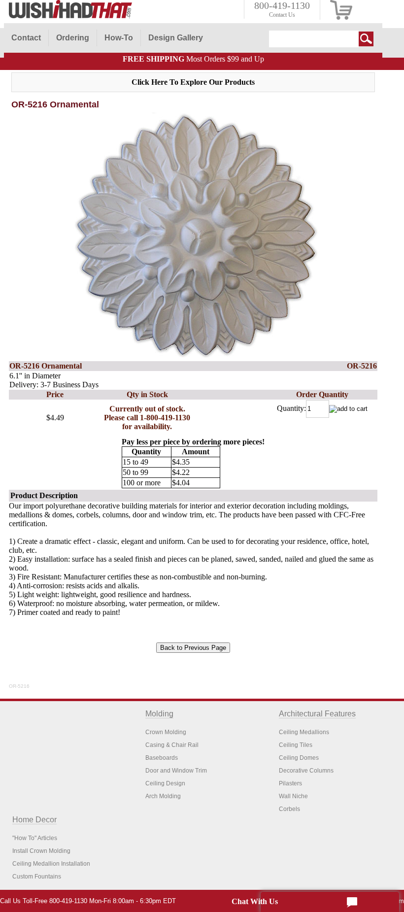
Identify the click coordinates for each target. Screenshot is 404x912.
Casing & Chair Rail (172, 745)
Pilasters (290, 783)
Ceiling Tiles (295, 745)
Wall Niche (293, 796)
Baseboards (161, 757)
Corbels (289, 809)
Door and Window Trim (176, 770)
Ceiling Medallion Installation (51, 863)
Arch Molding (163, 796)
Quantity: (291, 408)
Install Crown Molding (41, 850)
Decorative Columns (306, 770)
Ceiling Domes (299, 757)
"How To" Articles (34, 838)
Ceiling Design (165, 783)
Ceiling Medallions (304, 732)
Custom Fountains (36, 876)
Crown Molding (165, 732)
